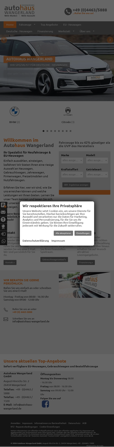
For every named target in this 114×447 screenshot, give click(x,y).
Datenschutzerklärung (36, 240)
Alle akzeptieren (63, 233)
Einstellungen (83, 233)
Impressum (58, 240)
